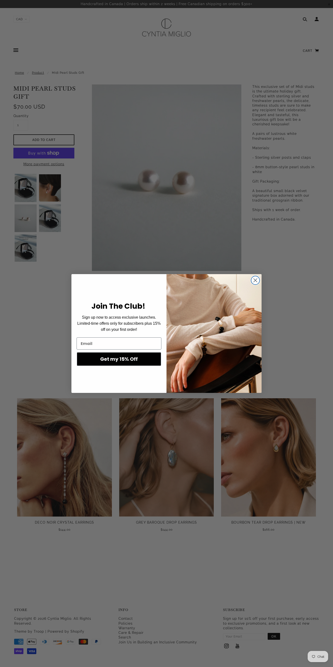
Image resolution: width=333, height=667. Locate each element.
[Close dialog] (255, 280)
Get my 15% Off (119, 359)
